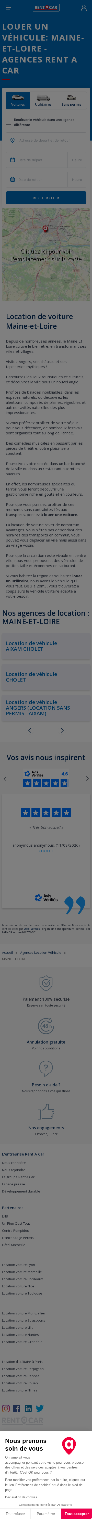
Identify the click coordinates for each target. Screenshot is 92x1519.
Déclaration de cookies (21, 1497)
